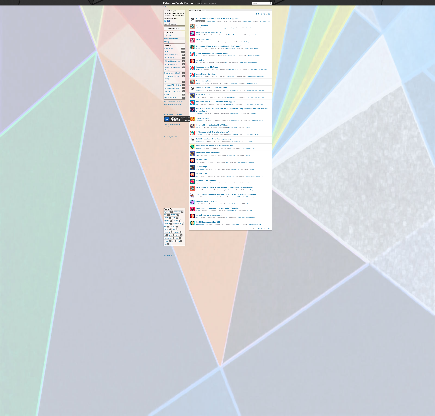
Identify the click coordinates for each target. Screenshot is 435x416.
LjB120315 (198, 35)
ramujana (198, 148)
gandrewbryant (200, 120)
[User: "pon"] (192, 61)
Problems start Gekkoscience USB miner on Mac (214, 146)
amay (227, 42)
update (167, 217)
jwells (197, 104)
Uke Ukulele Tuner (171, 58)
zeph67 (198, 49)
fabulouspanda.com (210, 4)
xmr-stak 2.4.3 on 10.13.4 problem (208, 215)
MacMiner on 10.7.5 (203, 39)
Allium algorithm (202, 25)
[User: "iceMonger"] (192, 126)
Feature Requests (170, 98)
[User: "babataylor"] (192, 82)
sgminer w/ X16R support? (206, 180)
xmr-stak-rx (200, 60)
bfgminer (168, 212)
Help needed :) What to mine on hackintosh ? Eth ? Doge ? (218, 46)
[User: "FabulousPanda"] (192, 19)
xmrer (197, 97)
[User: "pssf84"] (192, 202)
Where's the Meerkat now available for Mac (212, 88)
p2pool (167, 241)
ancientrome (199, 134)
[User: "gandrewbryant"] (192, 119)
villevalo (198, 211)
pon (197, 62)
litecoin (177, 220)
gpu (166, 244)
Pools (166, 82)
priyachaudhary (229, 28)
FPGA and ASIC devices (173, 85)
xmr (166, 226)
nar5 (197, 28)
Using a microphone (203, 81)
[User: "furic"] (192, 195)
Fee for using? (201, 166)
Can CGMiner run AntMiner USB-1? (209, 222)
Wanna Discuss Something (206, 74)
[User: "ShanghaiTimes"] (192, 223)
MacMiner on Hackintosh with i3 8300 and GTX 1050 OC (217, 208)
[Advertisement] (173, 172)
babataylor (198, 83)
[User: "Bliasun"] (192, 54)
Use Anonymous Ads (171, 137)
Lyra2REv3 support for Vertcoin (208, 152)
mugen (197, 183)
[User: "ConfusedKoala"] (192, 167)
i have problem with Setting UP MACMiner (212, 125)
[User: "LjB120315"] (192, 33)
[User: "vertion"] (192, 153)
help (175, 217)
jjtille (230, 148)
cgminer (168, 220)
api (179, 241)
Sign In (166, 24)
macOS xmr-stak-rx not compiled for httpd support (215, 101)
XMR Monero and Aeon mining (248, 62)
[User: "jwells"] (192, 102)
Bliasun (197, 56)
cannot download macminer (206, 201)
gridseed (167, 223)
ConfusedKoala (200, 169)
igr (226, 217)
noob (178, 238)
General (166, 51)
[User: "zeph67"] (192, 47)
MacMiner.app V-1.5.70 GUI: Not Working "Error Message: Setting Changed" (225, 187)
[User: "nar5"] (192, 26)
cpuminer (168, 232)
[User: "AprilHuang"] (192, 68)
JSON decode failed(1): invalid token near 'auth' (214, 132)
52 (269, 14)
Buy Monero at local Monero (173, 114)
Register (173, 24)
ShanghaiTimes (200, 224)
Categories (167, 35)
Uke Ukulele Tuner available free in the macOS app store (217, 18)
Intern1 (230, 183)
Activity (166, 42)
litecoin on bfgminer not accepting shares (212, 53)
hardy (197, 190)
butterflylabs (169, 238)
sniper (197, 42)
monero (167, 229)
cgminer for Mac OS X (172, 88)
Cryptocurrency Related (172, 73)
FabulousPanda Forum (178, 3)
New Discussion (174, 28)
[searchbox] (262, 3)
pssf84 (197, 204)
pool (166, 215)
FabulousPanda (210, 21)
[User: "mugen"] (192, 181)
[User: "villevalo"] (192, 209)
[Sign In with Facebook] (168, 21)
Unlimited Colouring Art (172, 61)
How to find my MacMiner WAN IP (208, 32)
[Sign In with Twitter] (165, 21)
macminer (178, 212)
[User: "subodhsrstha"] (192, 109)
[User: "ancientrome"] (192, 133)
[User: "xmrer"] (192, 95)
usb (174, 241)
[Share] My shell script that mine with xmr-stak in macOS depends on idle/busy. (226, 194)
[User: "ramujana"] (192, 146)
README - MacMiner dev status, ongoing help (213, 139)
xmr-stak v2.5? (201, 173)
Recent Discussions (171, 38)
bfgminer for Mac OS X (172, 91)
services (173, 226)
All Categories (168, 48)
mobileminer (178, 223)
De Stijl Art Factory (171, 64)
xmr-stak (177, 232)
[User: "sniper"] (192, 40)
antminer (175, 215)
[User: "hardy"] (192, 188)
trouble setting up (202, 118)
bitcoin (178, 235)
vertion (197, 155)
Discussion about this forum (207, 67)
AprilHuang (199, 69)
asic (175, 229)
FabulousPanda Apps (171, 55)
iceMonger (198, 127)
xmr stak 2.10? (201, 159)
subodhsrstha (199, 113)
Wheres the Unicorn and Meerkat (256, 90)
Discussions (198, 4)
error (171, 235)
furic (197, 197)
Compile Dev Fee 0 (203, 95)
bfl (165, 235)
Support (166, 94)
